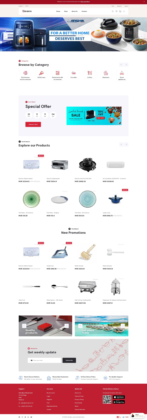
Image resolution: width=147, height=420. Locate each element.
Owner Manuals (80, 409)
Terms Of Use (79, 396)
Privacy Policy (79, 399)
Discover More (85, 1)
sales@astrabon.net (27, 403)
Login (48, 396)
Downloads (78, 403)
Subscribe (69, 360)
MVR (26, 6)
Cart (48, 403)
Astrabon (81, 417)
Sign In (126, 6)
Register (119, 6)
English (20, 6)
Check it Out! (33, 124)
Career (49, 409)
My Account (51, 393)
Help (113, 6)
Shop (66, 11)
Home (58, 11)
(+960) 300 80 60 (26, 406)
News (76, 406)
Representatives (52, 406)
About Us (74, 11)
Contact (84, 11)
